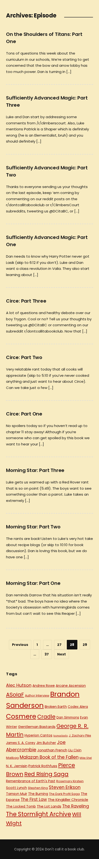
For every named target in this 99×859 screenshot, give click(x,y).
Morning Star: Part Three (35, 470)
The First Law (34, 799)
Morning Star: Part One (33, 583)
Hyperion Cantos (38, 735)
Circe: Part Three (26, 301)
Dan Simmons (67, 717)
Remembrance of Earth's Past (30, 781)
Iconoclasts (60, 735)
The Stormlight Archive (38, 814)
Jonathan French (52, 750)
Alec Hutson (18, 685)
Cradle (46, 716)
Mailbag (12, 758)
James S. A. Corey (20, 742)
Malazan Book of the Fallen (49, 757)
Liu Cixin (74, 750)
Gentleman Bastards (37, 726)
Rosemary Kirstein (70, 781)
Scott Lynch (16, 787)
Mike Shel (86, 758)
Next (61, 654)
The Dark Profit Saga (64, 794)
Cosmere (21, 716)
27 (59, 644)
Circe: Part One (24, 413)
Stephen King (38, 788)
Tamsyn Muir (16, 793)
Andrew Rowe (43, 685)
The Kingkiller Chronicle (68, 799)
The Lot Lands (49, 806)
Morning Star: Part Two (33, 526)
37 (46, 654)
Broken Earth (56, 706)
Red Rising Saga (46, 774)
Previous (20, 644)
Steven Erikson (64, 787)
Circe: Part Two (24, 357)
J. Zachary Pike (80, 735)
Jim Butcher (46, 742)
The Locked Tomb (21, 806)
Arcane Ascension (71, 685)
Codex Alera (78, 706)
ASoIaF (15, 694)
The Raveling (75, 806)
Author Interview (37, 695)
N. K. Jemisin (16, 765)
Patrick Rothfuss (42, 765)
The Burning (38, 793)
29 (85, 644)
